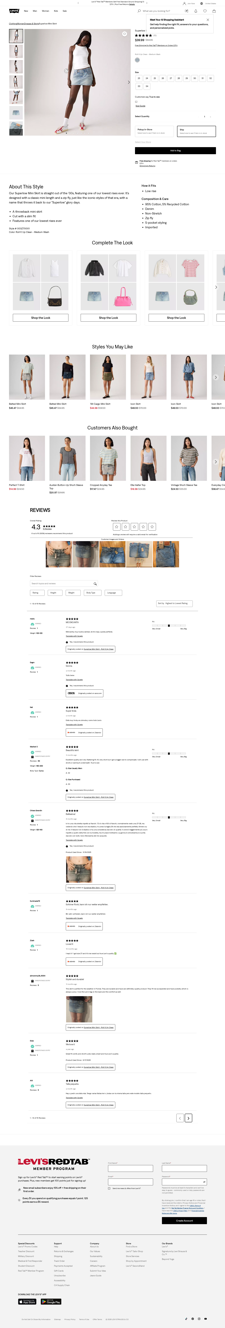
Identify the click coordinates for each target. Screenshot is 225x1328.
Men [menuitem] (35, 11)
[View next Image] (129, 82)
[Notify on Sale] (196, 11)
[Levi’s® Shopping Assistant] (187, 11)
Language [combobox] (111, 593)
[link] (57, 1319)
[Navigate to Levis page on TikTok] (186, 1319)
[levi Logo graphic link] (14, 10)
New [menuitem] (26, 11)
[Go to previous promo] (78, 3)
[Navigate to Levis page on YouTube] (205, 1319)
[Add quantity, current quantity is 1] (210, 116)
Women (20, 23)
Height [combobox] (53, 593)
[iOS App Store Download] (27, 1302)
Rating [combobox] (35, 593)
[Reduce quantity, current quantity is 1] (199, 116)
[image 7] (88, 133)
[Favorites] (205, 11)
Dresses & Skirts (31, 23)
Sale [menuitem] (65, 11)
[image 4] (77, 133)
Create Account (184, 1220)
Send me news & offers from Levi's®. (127, 1188)
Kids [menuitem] (56, 11)
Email (110, 1177)
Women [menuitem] (45, 11)
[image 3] (73, 133)
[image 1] (66, 133)
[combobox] (176, 603)
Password (166, 1177)
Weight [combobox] (71, 593)
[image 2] (70, 133)
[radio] (139, 78)
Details (132, 4)
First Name (112, 1163)
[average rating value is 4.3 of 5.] (144, 35)
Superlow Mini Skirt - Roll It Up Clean (99, 649)
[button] (140, 106)
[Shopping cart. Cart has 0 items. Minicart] (214, 11)
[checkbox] (110, 1188)
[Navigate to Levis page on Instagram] (199, 1319)
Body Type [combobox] (90, 593)
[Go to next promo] (147, 3)
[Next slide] (216, 287)
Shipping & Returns (147, 166)
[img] (204, 1182)
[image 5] (81, 133)
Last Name (166, 1163)
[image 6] (84, 133)
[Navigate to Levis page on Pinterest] (192, 1319)
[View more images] (16, 132)
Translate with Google (74, 636)
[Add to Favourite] (124, 33)
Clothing (13, 23)
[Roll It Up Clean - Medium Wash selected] (137, 60)
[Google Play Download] (51, 1302)
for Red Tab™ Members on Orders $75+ (156, 45)
